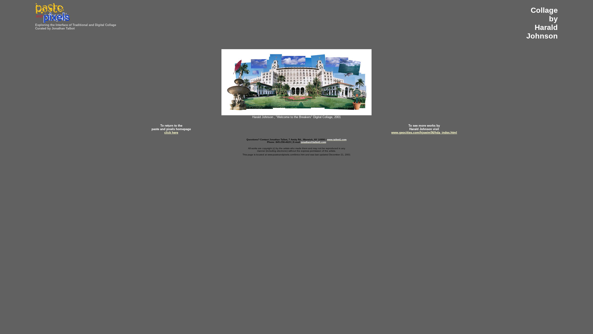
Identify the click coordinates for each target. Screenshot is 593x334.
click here (171, 132)
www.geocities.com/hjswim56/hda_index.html (424, 132)
